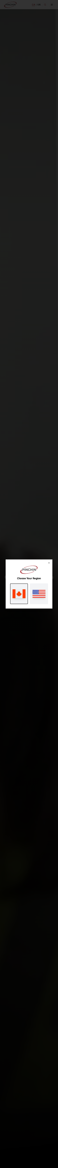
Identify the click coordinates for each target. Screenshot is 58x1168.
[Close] (49, 563)
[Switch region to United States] (39, 594)
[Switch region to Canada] (19, 594)
